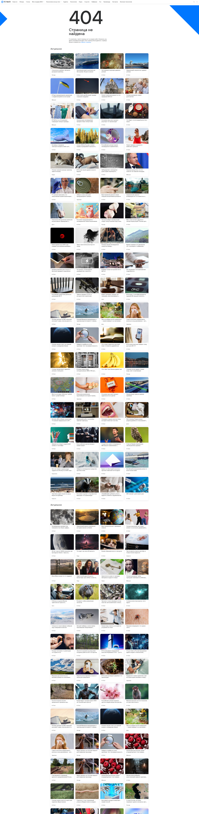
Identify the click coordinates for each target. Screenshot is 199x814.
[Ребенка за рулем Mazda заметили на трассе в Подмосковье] (62, 745)
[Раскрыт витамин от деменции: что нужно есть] (62, 795)
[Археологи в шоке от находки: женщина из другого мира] (112, 720)
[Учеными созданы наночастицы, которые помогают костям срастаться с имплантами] (112, 413)
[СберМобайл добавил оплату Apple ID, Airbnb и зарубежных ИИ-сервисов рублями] (112, 488)
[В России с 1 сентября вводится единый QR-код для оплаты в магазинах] (136, 289)
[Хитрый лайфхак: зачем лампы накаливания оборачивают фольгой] (87, 770)
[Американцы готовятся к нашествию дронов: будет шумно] (136, 513)
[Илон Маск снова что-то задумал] (62, 720)
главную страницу (86, 42)
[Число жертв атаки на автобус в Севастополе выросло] (136, 695)
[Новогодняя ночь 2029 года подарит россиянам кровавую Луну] (62, 239)
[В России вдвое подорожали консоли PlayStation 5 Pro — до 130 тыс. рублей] (112, 795)
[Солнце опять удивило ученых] (112, 638)
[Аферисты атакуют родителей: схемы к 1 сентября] (62, 438)
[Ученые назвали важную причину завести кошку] (62, 164)
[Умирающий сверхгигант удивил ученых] (136, 65)
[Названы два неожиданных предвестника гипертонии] (87, 114)
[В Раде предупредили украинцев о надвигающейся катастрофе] (62, 90)
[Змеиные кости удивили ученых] (62, 538)
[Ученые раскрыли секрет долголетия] (136, 90)
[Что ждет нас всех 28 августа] (87, 695)
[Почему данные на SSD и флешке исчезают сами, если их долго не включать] (62, 314)
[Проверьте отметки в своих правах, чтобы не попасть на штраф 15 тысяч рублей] (87, 638)
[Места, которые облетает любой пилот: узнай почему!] (62, 389)
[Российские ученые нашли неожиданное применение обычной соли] (112, 139)
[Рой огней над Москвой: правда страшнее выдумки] (87, 90)
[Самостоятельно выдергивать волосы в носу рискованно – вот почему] (136, 314)
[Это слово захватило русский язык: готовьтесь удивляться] (112, 339)
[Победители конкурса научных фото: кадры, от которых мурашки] (87, 563)
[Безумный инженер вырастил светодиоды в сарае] (112, 588)
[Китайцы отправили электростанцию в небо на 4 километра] (62, 139)
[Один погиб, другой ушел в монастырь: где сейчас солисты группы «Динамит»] (87, 720)
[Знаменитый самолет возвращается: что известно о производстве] (136, 189)
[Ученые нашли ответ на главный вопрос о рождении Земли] (62, 339)
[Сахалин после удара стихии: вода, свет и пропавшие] (136, 364)
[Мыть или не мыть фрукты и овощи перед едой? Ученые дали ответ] (136, 214)
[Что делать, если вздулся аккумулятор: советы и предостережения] (87, 264)
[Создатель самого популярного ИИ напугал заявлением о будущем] (112, 438)
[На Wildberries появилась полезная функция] (62, 588)
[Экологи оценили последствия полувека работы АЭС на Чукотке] (87, 795)
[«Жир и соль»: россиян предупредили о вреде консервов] (87, 189)
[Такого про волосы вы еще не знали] (87, 239)
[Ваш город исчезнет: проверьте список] (112, 670)
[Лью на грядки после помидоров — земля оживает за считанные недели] (112, 314)
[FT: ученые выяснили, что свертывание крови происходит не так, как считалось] (62, 189)
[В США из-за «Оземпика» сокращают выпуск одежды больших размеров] (62, 114)
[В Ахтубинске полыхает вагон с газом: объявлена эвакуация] (87, 588)
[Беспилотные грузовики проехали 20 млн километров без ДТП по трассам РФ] (112, 563)
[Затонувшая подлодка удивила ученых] (112, 65)
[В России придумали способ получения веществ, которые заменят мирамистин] (136, 638)
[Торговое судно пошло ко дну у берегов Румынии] (62, 488)
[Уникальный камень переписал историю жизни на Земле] (87, 670)
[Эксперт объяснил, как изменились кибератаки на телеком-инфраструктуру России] (136, 588)
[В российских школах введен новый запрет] (87, 438)
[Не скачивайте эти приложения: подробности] (136, 264)
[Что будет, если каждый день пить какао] (136, 114)
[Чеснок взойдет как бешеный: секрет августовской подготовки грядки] (112, 214)
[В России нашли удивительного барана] (87, 164)
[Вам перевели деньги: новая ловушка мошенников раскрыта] (112, 189)
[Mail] (2, 2)
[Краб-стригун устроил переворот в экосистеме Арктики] (136, 538)
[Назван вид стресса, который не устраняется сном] (112, 770)
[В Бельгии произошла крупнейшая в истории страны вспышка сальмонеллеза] (87, 389)
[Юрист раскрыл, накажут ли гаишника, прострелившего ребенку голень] (112, 289)
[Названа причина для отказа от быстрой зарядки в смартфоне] (62, 264)
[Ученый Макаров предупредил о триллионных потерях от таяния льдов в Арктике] (87, 314)
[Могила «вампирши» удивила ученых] (62, 513)
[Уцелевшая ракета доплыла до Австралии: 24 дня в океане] (87, 65)
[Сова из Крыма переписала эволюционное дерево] (136, 438)
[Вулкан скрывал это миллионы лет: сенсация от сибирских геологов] (136, 239)
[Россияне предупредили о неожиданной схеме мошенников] (87, 214)
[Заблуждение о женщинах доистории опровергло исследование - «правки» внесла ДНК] (112, 164)
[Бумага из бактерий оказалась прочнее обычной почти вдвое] (112, 463)
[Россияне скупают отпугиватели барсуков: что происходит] (87, 488)
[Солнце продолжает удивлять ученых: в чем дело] (62, 364)
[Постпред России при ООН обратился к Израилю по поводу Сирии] (87, 513)
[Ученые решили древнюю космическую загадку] (136, 613)
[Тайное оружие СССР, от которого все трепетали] (87, 289)
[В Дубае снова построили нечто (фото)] (112, 264)
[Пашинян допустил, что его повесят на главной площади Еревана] (136, 164)
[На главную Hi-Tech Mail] (7, 2)
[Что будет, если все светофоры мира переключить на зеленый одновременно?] (62, 638)
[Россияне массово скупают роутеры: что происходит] (112, 114)
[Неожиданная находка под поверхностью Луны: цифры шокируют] (62, 670)
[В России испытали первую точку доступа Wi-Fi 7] (136, 339)
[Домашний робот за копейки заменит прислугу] (87, 413)
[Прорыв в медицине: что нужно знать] (136, 770)
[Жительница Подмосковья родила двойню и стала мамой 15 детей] (136, 413)
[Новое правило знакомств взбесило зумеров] (136, 139)
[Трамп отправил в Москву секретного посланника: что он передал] (62, 613)
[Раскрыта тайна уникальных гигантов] (87, 745)
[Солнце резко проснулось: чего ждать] (136, 745)
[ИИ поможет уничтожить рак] (136, 488)
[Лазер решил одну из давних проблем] (136, 389)
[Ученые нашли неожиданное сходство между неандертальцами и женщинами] (112, 239)
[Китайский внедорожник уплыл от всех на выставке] (136, 463)
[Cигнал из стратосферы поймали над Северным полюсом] (62, 770)
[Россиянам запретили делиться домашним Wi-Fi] (62, 289)
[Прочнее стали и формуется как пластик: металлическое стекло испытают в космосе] (112, 745)
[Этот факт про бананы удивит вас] (112, 364)
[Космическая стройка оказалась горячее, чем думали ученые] (136, 563)
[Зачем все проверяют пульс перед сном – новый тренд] (112, 538)
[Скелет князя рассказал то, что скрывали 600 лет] (112, 90)
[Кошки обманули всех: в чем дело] (112, 695)
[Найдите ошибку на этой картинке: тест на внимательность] (87, 339)
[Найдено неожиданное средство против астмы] (87, 463)
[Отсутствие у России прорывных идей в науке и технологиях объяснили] (136, 795)
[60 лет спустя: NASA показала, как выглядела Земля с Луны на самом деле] (62, 695)
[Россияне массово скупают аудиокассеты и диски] (112, 389)
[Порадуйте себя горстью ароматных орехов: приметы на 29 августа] (87, 538)
